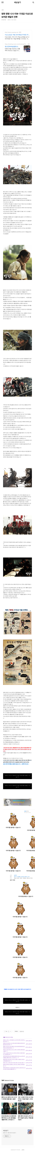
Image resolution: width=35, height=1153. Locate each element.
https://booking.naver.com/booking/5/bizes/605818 (16, 44)
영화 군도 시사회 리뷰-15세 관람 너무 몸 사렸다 (13, 1062)
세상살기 (17, 2)
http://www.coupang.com (11, 32)
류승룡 (18, 876)
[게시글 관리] (11, 1031)
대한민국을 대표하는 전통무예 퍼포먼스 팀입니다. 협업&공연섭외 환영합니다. (12, 49)
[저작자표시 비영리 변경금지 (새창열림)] (22, 1031)
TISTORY (18, 1149)
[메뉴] (2, 2)
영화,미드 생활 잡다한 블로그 (9, 1132)
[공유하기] (9, 1031)
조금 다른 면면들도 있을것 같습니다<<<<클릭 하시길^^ (16, 763)
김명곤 (25, 876)
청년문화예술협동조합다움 (12, 46)
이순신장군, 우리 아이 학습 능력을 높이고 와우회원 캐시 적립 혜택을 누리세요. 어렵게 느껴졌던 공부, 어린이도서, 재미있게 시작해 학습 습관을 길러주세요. (17, 38)
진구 (29, 876)
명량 (25, 811)
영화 (4, 1037)
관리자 (23, 1149)
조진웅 (22, 876)
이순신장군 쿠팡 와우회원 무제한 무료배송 (17, 35)
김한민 (15, 875)
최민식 (15, 876)
